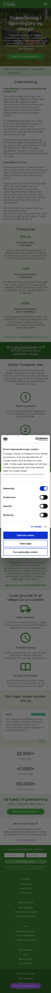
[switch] (44, 497)
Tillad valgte (25, 543)
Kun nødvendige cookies (25, 552)
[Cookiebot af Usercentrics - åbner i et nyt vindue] (36, 439)
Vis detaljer (36, 526)
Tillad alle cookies (25, 535)
